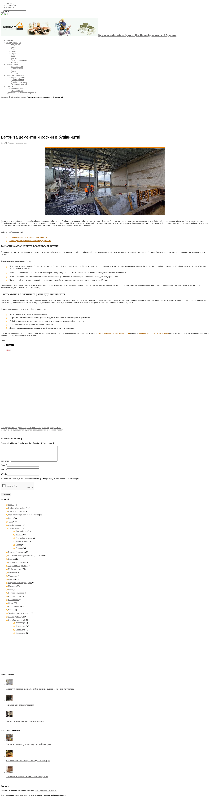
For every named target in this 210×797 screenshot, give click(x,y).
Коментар (5, 461)
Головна (9, 40)
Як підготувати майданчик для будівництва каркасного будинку (32, 430)
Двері (10, 522)
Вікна (13, 56)
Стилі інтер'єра (14, 606)
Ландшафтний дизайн (15, 75)
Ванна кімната (17, 67)
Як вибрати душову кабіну (20, 705)
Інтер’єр (9, 86)
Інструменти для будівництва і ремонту (24, 555)
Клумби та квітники (19, 82)
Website (4, 474)
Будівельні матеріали (17, 97)
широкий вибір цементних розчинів (154, 333)
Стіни (13, 47)
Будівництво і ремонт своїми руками (21, 93)
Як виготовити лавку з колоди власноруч (28, 760)
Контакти (10, 7)
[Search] (2, 12)
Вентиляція (20, 623)
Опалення (15, 58)
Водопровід (20, 626)
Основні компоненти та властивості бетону (28, 237)
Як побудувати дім (13, 43)
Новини (11, 572)
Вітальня (19, 535)
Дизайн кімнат (12, 64)
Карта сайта (11, 5)
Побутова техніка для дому (19, 583)
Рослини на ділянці (19, 84)
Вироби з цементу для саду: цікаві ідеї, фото (29, 744)
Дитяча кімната (17, 69)
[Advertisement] (105, 115)
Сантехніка (13, 600)
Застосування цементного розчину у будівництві (30, 241)
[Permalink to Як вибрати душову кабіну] (9, 701)
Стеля (13, 51)
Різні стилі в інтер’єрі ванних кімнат (25, 721)
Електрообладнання (19, 60)
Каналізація (15, 62)
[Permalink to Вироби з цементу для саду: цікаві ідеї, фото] (9, 740)
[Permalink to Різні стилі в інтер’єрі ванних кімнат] (9, 717)
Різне (10, 589)
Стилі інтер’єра (17, 91)
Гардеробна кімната (24, 538)
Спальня (14, 73)
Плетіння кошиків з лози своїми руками (27, 776)
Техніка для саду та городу (19, 613)
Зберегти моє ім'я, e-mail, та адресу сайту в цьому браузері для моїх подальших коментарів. (41, 479)
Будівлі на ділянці (18, 77)
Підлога (14, 53)
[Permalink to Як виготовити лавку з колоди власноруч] (9, 756)
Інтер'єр (11, 559)
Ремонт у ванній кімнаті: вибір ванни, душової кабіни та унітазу (40, 689)
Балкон (11, 505)
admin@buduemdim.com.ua (46, 791)
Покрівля (14, 49)
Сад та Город (13, 596)
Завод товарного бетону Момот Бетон (114, 333)
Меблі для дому (17, 88)
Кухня (13, 71)
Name (3, 465)
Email (3, 470)
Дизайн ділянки (17, 80)
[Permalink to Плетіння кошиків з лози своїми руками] (9, 772)
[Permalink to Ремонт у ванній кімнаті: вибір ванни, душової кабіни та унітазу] (9, 685)
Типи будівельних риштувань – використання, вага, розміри (31, 428)
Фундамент (15, 45)
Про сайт (9, 3)
